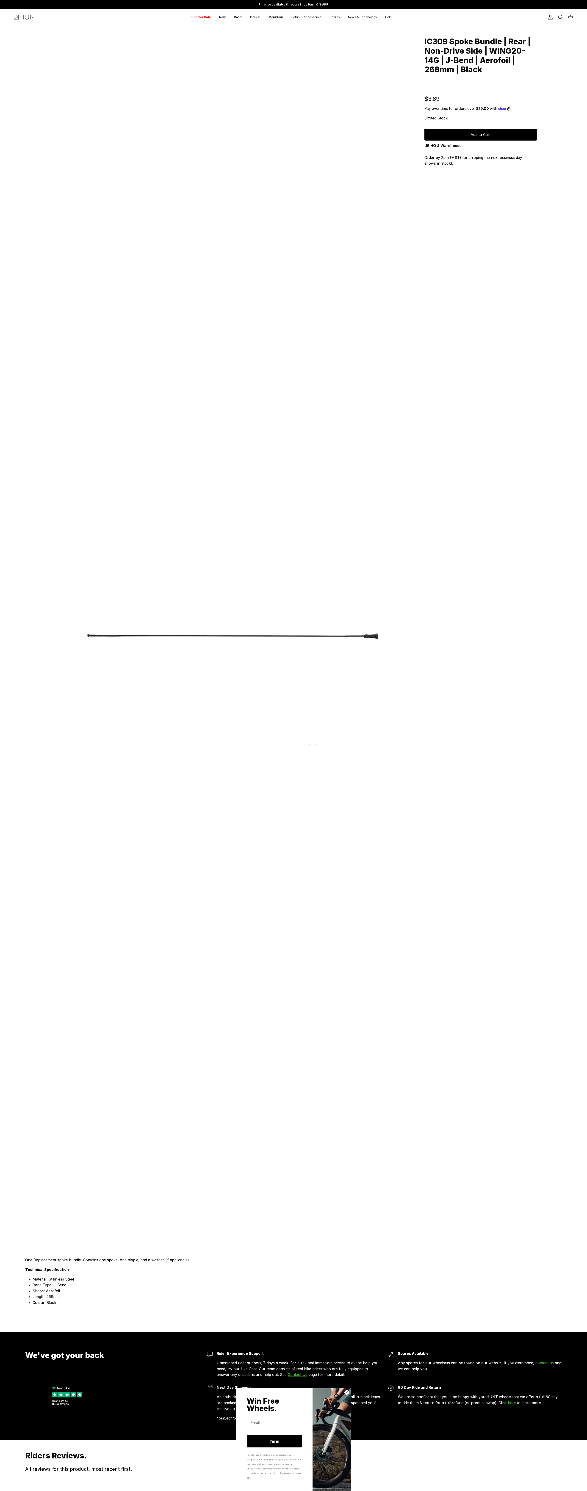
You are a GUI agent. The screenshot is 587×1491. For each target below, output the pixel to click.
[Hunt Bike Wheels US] (26, 17)
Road (238, 17)
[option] (232, 633)
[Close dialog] (346, 1392)
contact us (544, 1363)
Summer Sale (201, 17)
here (512, 1402)
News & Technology (362, 17)
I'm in (274, 1441)
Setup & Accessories (306, 17)
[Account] (549, 17)
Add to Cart (480, 134)
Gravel (255, 17)
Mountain (276, 17)
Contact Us (297, 1374)
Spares (335, 17)
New (222, 17)
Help (388, 17)
